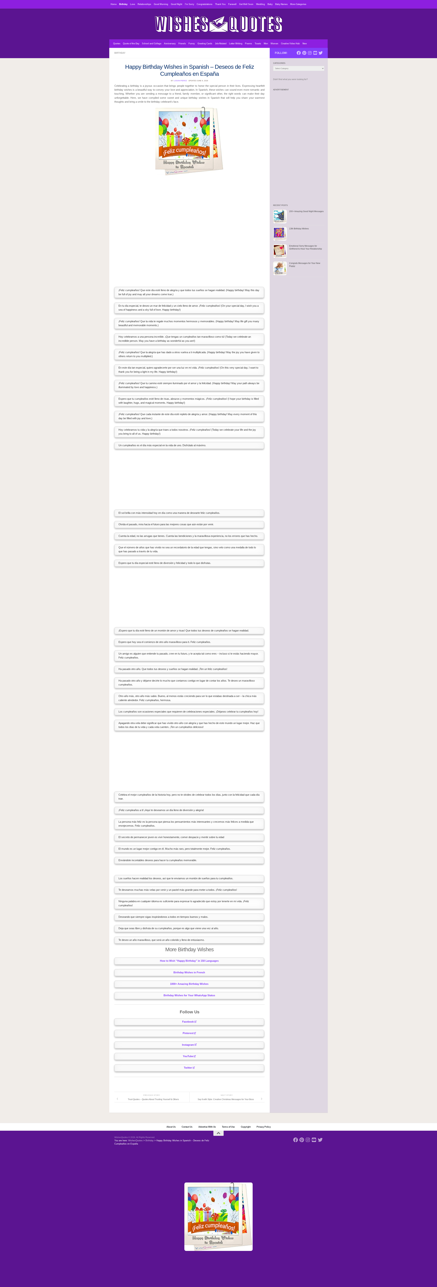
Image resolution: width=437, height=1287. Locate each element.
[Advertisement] (189, 202)
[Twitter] (321, 53)
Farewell (232, 4)
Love (132, 4)
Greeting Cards (205, 43)
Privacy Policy (264, 1127)
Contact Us (187, 1127)
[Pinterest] (304, 53)
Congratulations (204, 4)
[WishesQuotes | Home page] (218, 23)
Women (274, 43)
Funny (191, 43)
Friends (182, 43)
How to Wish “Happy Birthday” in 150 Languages (189, 960)
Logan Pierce (180, 81)
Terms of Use (228, 1127)
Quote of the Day (131, 43)
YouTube (188, 1056)
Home (113, 4)
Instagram (188, 1044)
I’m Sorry (189, 4)
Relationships (144, 4)
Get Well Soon (246, 4)
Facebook (188, 1021)
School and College (151, 43)
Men (266, 43)
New (304, 43)
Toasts (258, 43)
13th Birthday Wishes (299, 228)
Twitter (188, 1067)
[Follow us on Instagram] (310, 53)
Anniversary (170, 43)
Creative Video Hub (290, 43)
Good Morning (161, 4)
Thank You (220, 4)
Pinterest (188, 1033)
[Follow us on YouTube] (315, 53)
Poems (248, 43)
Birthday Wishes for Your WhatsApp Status (189, 995)
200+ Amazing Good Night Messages (306, 211)
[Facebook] (299, 53)
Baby (269, 4)
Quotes (116, 43)
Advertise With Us (207, 1127)
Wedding (260, 4)
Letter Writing (235, 43)
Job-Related (221, 43)
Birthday (123, 4)
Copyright (246, 1127)
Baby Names (281, 4)
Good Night (176, 4)
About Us (170, 1127)
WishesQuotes (135, 1140)
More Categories (298, 4)
